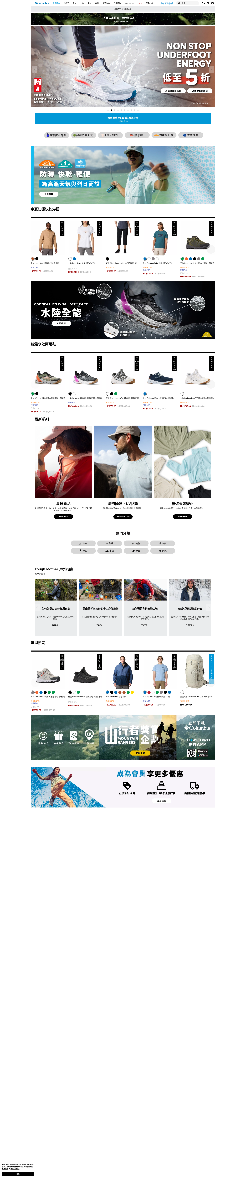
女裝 (82, 3)
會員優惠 (56, 3)
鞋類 (97, 3)
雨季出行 (149, 3)
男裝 (74, 3)
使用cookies (15, 1169)
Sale (140, 3)
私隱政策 (5, 1169)
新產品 (66, 3)
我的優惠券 (167, 3)
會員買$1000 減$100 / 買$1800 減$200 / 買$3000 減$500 (123, 9)
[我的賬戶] (212, 3)
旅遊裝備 (106, 3)
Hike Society (130, 3)
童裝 (89, 3)
